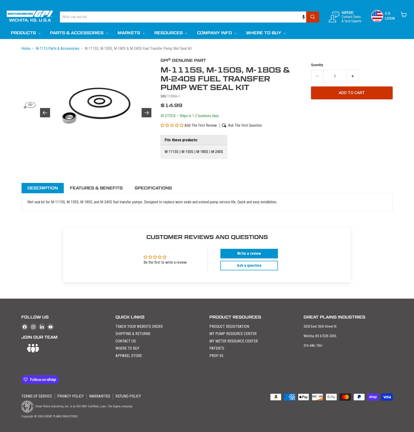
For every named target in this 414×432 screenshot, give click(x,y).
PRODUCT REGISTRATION (229, 326)
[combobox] (183, 17)
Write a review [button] (249, 253)
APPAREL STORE (128, 355)
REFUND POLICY (128, 396)
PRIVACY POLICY (70, 396)
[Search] (312, 17)
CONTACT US (125, 341)
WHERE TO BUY (127, 348)
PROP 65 (216, 355)
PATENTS (216, 348)
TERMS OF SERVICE (36, 396)
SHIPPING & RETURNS (132, 333)
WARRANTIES (99, 396)
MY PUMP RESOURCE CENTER (233, 333)
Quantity (317, 65)
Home (25, 48)
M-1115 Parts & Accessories (57, 48)
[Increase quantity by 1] (353, 76)
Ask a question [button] (249, 265)
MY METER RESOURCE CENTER (233, 341)
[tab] (42, 188)
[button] (306, 17)
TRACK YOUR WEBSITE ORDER (139, 326)
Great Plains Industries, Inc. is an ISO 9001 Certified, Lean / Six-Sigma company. (84, 406)
